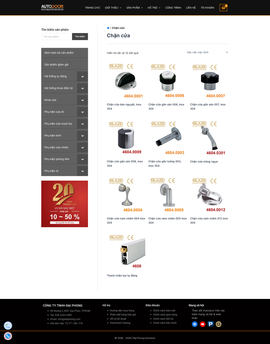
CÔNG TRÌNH (173, 7)
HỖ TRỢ (152, 7)
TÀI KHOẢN (207, 7)
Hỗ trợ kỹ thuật (118, 318)
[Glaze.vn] (218, 324)
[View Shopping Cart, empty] (223, 7)
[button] (119, 7)
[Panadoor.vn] (210, 324)
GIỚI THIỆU (111, 7)
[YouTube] (202, 324)
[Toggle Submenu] (82, 76)
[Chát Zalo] (8, 326)
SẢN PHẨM (133, 7)
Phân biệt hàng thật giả (123, 314)
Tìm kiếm (80, 36)
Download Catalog (120, 322)
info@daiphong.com (69, 319)
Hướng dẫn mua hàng (122, 310)
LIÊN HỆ (191, 7)
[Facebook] (195, 324)
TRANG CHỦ (92, 7)
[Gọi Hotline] (8, 336)
